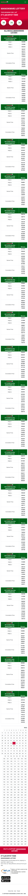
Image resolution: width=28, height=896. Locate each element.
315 (22, 836)
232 (25, 805)
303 (4, 833)
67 (8, 748)
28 (25, 735)
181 (18, 787)
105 (22, 758)
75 (5, 751)
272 (18, 821)
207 (11, 797)
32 (11, 738)
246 (25, 810)
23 (11, 735)
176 (25, 784)
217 (22, 800)
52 (17, 743)
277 (11, 823)
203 (22, 795)
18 (22, 733)
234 (8, 808)
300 (18, 831)
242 (11, 810)
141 (25, 771)
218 (25, 800)
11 (2, 733)
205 (4, 797)
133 (22, 769)
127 (25, 766)
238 (22, 808)
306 (15, 833)
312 (11, 836)
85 (8, 753)
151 (11, 777)
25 (17, 735)
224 (22, 802)
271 (15, 821)
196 (22, 792)
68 (11, 748)
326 (11, 841)
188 (18, 789)
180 (15, 787)
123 (11, 766)
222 (15, 802)
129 (8, 769)
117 (15, 764)
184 (4, 789)
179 (11, 787)
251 (18, 813)
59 (11, 746)
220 (8, 802)
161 (22, 779)
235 (11, 808)
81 (22, 751)
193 (11, 792)
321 (18, 839)
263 (11, 818)
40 (8, 740)
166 (15, 782)
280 (22, 823)
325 (8, 841)
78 (14, 751)
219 (4, 802)
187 (15, 789)
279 (18, 823)
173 (15, 784)
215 (15, 800)
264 (15, 818)
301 (22, 831)
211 (25, 797)
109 (11, 761)
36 (22, 738)
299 (15, 831)
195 (18, 792)
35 (19, 738)
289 (4, 828)
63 (22, 746)
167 (18, 782)
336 (22, 844)
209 (18, 797)
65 (2, 748)
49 (8, 743)
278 (15, 823)
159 (15, 779)
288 (25, 826)
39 (5, 740)
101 (8, 758)
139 (18, 771)
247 (4, 813)
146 (18, 774)
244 (18, 810)
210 (22, 797)
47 (2, 743)
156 (4, 779)
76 (8, 751)
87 (14, 753)
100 (4, 758)
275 (4, 823)
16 (17, 733)
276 (8, 823)
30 (5, 738)
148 (25, 774)
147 (22, 774)
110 (15, 761)
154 (22, 777)
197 (25, 792)
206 (8, 797)
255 (8, 815)
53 (19, 743)
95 (14, 756)
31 (8, 738)
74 (2, 751)
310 (4, 836)
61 (17, 746)
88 (17, 753)
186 (11, 789)
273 (22, 821)
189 (22, 789)
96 (17, 756)
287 (22, 826)
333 (11, 844)
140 (22, 771)
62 (19, 746)
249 (11, 813)
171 (8, 784)
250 (15, 813)
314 (18, 836)
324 (4, 841)
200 (11, 795)
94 (11, 756)
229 (15, 805)
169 (25, 782)
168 (22, 782)
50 (11, 743)
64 (25, 746)
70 (17, 748)
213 (8, 800)
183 (25, 787)
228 (11, 805)
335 (18, 844)
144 (11, 774)
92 (5, 756)
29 (2, 738)
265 (18, 818)
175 (22, 784)
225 (25, 802)
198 (4, 795)
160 (18, 779)
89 (19, 753)
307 (18, 833)
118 (18, 764)
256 (11, 815)
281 (25, 823)
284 (11, 826)
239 (25, 808)
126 (22, 766)
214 (11, 800)
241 (8, 810)
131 (15, 769)
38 (2, 740)
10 (25, 730)
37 (25, 738)
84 (5, 753)
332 (8, 844)
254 (4, 815)
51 (14, 743)
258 (18, 815)
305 (11, 833)
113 (25, 761)
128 (4, 769)
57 (5, 746)
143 (8, 774)
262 (8, 818)
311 (8, 836)
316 (25, 836)
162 (25, 779)
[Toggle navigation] (25, 2)
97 (19, 756)
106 (25, 758)
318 (8, 839)
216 (18, 800)
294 (22, 828)
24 (14, 735)
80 (19, 751)
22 (8, 735)
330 (25, 841)
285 (15, 826)
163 (4, 782)
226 (4, 805)
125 (18, 766)
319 (11, 839)
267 (25, 818)
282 (4, 826)
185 (8, 789)
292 (15, 828)
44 (19, 740)
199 (8, 795)
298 (11, 831)
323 (25, 839)
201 (15, 795)
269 (8, 821)
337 (25, 844)
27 (22, 735)
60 (14, 746)
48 (5, 743)
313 (15, 836)
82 (25, 751)
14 (11, 733)
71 (19, 748)
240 (4, 810)
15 (14, 733)
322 (22, 839)
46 (25, 740)
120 (25, 764)
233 (4, 808)
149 (4, 777)
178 (8, 787)
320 (15, 839)
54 (22, 743)
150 (8, 777)
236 (15, 808)
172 (11, 784)
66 (5, 748)
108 (8, 761)
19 (25, 733)
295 (25, 828)
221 (11, 802)
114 (4, 764)
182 (22, 787)
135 (4, 771)
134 (25, 769)
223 (18, 802)
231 (22, 805)
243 (15, 810)
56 (2, 746)
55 (25, 743)
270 (11, 821)
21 (5, 735)
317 (4, 839)
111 (18, 761)
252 (22, 813)
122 (8, 766)
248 (8, 813)
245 (22, 810)
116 (11, 764)
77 (11, 751)
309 (25, 833)
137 (11, 771)
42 (14, 740)
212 (4, 800)
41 (11, 740)
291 (11, 828)
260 (25, 815)
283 (8, 826)
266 (22, 818)
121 (4, 766)
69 (14, 748)
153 (18, 777)
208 (15, 797)
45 (22, 740)
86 (11, 753)
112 (22, 761)
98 (22, 756)
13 (8, 733)
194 (15, 792)
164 (8, 782)
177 (4, 787)
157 (8, 779)
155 (25, 777)
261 (4, 818)
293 (18, 828)
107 (4, 761)
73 (25, 748)
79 (17, 751)
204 (25, 795)
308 (22, 833)
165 (11, 782)
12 (5, 733)
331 (4, 844)
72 (22, 748)
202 (18, 795)
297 (8, 831)
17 (19, 733)
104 (18, 758)
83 (2, 753)
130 (11, 769)
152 (15, 777)
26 (19, 735)
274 (25, 821)
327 (15, 841)
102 (11, 758)
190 (25, 789)
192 (8, 792)
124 (15, 766)
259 (22, 815)
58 (8, 746)
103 (15, 758)
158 (11, 779)
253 (25, 813)
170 (4, 784)
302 (25, 831)
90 (22, 753)
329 (22, 841)
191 (4, 792)
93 (8, 756)
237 (18, 808)
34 (17, 738)
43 (17, 740)
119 (22, 764)
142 (4, 774)
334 (15, 844)
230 (18, 805)
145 (15, 774)
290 (8, 828)
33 (14, 738)
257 (15, 815)
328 (18, 841)
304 (8, 833)
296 (4, 831)
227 (8, 805)
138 (15, 771)
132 (18, 769)
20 (2, 735)
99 (25, 756)
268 (4, 821)
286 (18, 826)
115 (8, 764)
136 (8, 771)
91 (25, 753)
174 (18, 784)
